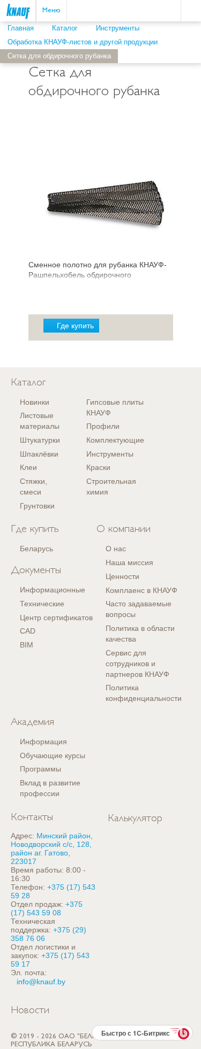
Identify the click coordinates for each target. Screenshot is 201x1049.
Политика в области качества (140, 633)
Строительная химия (111, 486)
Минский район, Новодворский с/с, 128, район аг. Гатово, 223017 (52, 848)
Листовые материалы (39, 420)
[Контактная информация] (193, 51)
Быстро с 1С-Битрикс (135, 1033)
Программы (40, 769)
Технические (42, 603)
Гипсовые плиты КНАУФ (115, 407)
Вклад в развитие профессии (50, 788)
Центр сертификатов (56, 617)
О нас (116, 548)
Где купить (75, 325)
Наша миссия (129, 562)
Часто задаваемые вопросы (139, 609)
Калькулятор (135, 819)
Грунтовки (37, 506)
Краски (98, 467)
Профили (103, 426)
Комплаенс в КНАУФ (141, 590)
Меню (51, 10)
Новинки (34, 402)
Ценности (122, 576)
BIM (26, 645)
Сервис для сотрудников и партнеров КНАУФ (137, 663)
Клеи (28, 467)
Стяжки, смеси (33, 486)
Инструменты (109, 454)
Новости (30, 1011)
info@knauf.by (41, 981)
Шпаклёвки (39, 454)
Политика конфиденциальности (144, 693)
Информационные (52, 589)
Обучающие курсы (52, 755)
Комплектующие (115, 440)
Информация (43, 741)
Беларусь (36, 548)
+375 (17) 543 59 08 (47, 908)
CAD (27, 631)
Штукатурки (40, 440)
